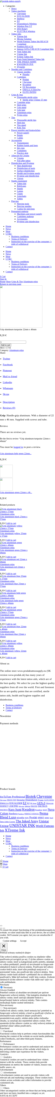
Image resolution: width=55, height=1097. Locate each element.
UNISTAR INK (22, 825)
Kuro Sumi (15, 809)
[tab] (9, 402)
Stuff (51, 818)
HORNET (4, 806)
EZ (25, 803)
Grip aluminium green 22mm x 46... (16, 492)
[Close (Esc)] (1, 925)
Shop (8, 231)
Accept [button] (23, 941)
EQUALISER (15, 803)
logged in (18, 447)
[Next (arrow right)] (4, 928)
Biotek (31, 796)
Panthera (13, 813)
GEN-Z (41, 803)
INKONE (34, 806)
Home (8, 226)
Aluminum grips (30, 281)
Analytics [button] (4, 1054)
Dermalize (21, 800)
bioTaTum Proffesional (12, 796)
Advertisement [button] (6, 1070)
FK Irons (33, 803)
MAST (45, 810)
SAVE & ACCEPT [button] (8, 1095)
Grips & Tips (17, 281)
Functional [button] (4, 1028)
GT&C (9, 234)
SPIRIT (41, 818)
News (8, 229)
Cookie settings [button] (9, 941)
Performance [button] (5, 1041)
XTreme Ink (15, 830)
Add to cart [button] (11, 523)
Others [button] (3, 1085)
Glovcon (49, 803)
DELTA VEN (11, 800)
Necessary (8, 987)
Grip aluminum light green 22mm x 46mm (12, 601)
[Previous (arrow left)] (1, 928)
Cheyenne (44, 796)
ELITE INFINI (49, 800)
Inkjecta (27, 806)
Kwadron (28, 809)
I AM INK (13, 806)
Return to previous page (10, 284)
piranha (20, 817)
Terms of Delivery (19, 239)
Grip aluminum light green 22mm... (15, 453)
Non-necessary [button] (6, 1005)
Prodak (33, 817)
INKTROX (42, 806)
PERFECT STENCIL (31, 814)
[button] (3, 276)
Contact (9, 246)
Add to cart (5, 345)
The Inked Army (27, 821)
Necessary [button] (4, 984)
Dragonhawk (31, 800)
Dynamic (41, 800)
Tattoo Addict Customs (7, 822)
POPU (27, 818)
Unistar (44, 821)
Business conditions (20, 236)
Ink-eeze (21, 806)
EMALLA (4, 803)
